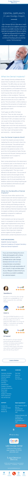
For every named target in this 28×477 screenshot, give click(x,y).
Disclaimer (21, 464)
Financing (3, 409)
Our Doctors (18, 379)
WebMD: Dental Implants (9, 242)
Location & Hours (6, 408)
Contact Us (4, 406)
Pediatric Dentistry (6, 386)
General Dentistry (6, 375)
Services (17, 377)
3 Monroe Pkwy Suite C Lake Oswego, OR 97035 (14, 449)
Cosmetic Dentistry (6, 373)
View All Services (5, 397)
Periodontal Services (6, 388)
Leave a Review (14, 360)
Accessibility (14, 464)
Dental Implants (5, 377)
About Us (17, 375)
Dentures (3, 379)
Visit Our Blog (15, 434)
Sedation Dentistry (6, 394)
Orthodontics (4, 384)
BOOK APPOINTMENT (21, 425)
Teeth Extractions (6, 395)
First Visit (17, 373)
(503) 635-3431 (13, 262)
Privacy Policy (8, 464)
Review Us (4, 411)
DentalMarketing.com (15, 468)
